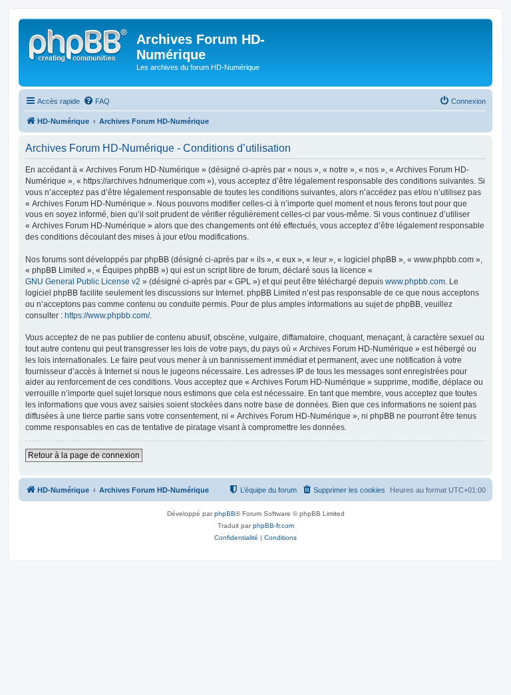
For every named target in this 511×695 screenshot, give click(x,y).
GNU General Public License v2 (82, 281)
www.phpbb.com (415, 281)
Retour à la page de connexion (84, 455)
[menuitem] (96, 101)
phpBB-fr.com (273, 525)
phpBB (225, 513)
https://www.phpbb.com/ (107, 315)
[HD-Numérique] (79, 43)
